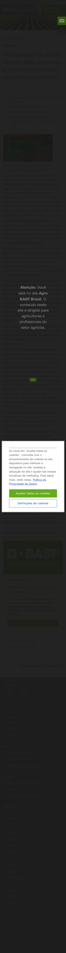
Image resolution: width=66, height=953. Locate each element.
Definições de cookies (33, 503)
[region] (33, 476)
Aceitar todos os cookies (33, 493)
